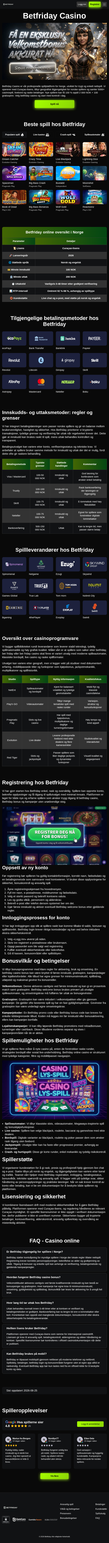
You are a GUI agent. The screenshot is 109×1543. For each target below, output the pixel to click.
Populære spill (12, 135)
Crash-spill (65, 135)
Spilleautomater (92, 135)
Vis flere (55, 1476)
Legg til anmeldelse (90, 1424)
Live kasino (39, 135)
